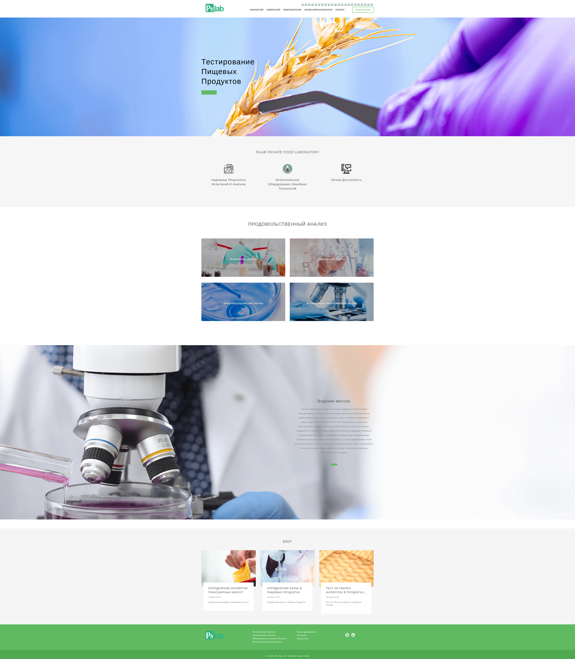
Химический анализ (264, 635)
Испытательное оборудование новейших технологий (287, 184)
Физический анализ (264, 632)
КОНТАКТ (340, 10)
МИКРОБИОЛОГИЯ (292, 10)
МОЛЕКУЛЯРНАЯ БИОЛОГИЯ (318, 10)
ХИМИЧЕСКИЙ (273, 10)
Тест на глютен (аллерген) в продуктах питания (345, 592)
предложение (363, 10)
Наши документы (307, 632)
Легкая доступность (346, 179)
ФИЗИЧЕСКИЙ (256, 10)
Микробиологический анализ (269, 638)
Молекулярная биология (267, 641)
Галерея (302, 635)
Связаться (303, 638)
